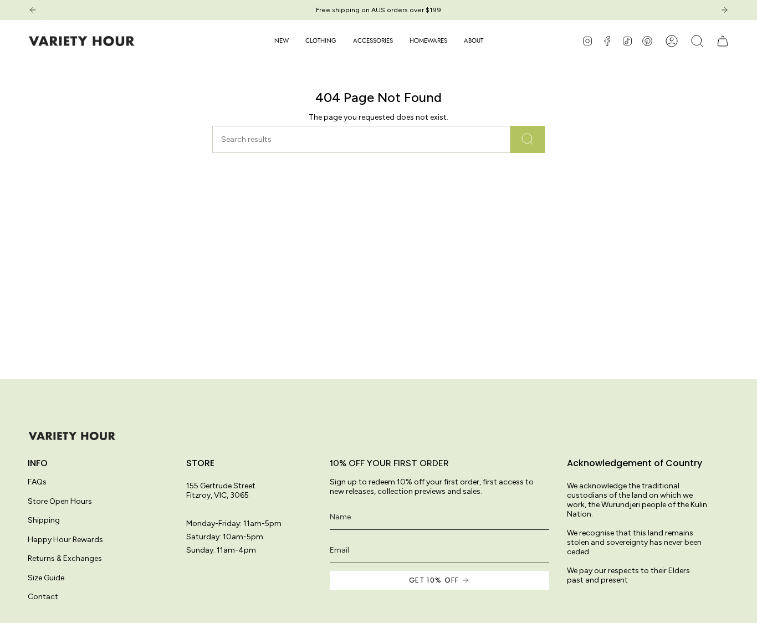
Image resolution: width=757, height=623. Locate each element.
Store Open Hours (60, 501)
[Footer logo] (72, 436)
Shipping (44, 520)
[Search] (527, 139)
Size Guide (46, 578)
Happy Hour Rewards (65, 539)
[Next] (724, 10)
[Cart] (722, 41)
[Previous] (33, 10)
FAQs (37, 482)
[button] (321, 41)
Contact (43, 596)
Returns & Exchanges (65, 558)
